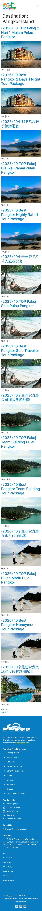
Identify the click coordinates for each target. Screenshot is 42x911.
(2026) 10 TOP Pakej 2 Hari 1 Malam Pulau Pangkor (20, 32)
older (4, 709)
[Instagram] (20, 906)
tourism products (21, 743)
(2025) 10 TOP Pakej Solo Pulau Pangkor (18, 303)
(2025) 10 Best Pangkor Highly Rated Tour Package (19, 214)
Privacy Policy (7, 867)
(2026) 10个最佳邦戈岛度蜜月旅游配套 (20, 533)
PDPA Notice (7, 862)
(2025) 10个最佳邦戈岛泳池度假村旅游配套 (20, 669)
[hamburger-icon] (37, 6)
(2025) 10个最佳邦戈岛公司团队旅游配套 (20, 397)
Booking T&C (7, 858)
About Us (6, 853)
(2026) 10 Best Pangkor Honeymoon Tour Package (19, 624)
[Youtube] (25, 906)
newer (5, 712)
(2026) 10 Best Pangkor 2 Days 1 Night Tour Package (20, 79)
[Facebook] (16, 906)
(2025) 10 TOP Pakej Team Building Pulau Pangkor (18, 442)
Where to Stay (8, 871)
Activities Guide (8, 880)
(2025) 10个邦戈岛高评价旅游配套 (20, 123)
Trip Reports (7, 876)
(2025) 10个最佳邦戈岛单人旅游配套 (20, 258)
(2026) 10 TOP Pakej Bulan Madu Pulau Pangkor (18, 578)
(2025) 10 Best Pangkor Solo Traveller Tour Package (20, 350)
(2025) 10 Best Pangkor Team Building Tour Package (20, 488)
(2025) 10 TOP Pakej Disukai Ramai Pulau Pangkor (18, 168)
